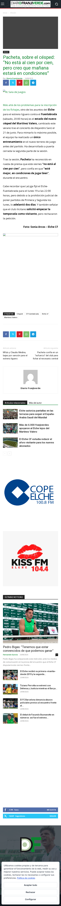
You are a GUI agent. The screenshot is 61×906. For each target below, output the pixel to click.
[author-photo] (30, 384)
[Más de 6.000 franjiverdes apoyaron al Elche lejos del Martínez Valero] (10, 428)
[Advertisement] (30, 32)
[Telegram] (33, 83)
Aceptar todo (30, 885)
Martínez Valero (10, 317)
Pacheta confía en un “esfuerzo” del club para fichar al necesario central (45, 355)
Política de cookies (26, 878)
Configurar (30, 899)
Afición (13, 13)
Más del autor (35, 403)
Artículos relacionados (15, 403)
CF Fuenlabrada (32, 314)
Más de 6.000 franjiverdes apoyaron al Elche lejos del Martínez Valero (34, 428)
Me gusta (51, 810)
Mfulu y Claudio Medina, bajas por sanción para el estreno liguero (15, 355)
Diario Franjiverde (14, 78)
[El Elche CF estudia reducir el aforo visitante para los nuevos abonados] (10, 442)
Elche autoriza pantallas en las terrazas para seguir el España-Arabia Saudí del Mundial (36, 414)
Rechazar (30, 892)
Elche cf (45, 314)
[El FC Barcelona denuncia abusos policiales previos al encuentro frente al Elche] (10, 703)
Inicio (5, 13)
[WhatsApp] (26, 83)
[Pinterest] (20, 83)
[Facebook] (6, 83)
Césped (20, 314)
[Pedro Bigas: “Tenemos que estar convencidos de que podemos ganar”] (30, 623)
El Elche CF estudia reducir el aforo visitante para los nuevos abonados (36, 442)
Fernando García (10, 654)
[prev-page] (5, 453)
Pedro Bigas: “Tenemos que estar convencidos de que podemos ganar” (28, 648)
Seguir (53, 816)
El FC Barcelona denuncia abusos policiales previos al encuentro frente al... (38, 703)
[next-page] (9, 453)
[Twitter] (13, 83)
